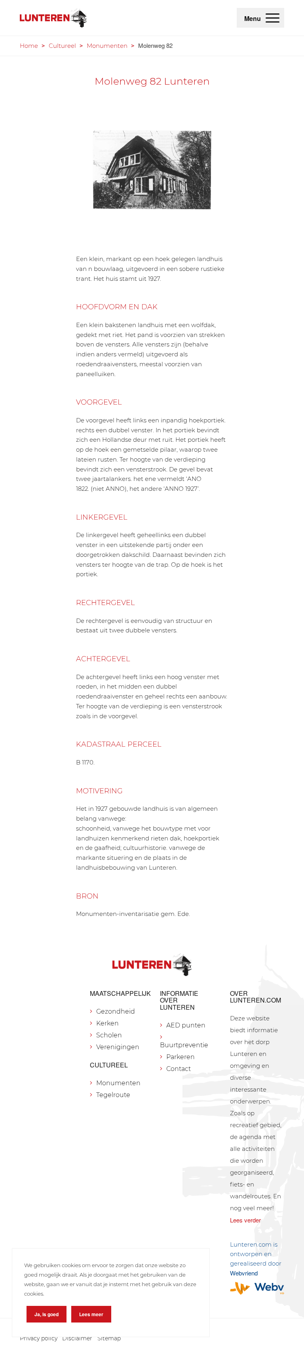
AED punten (185, 1025)
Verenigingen (117, 1047)
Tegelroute (113, 1095)
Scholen (109, 1035)
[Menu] (272, 18)
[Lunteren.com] (53, 18)
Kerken (107, 1023)
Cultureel (62, 45)
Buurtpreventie (184, 1045)
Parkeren (180, 1057)
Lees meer (91, 1314)
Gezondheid (115, 1011)
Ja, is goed (46, 1314)
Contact (178, 1069)
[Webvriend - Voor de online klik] (257, 1288)
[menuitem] (272, 18)
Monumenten (107, 45)
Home (29, 45)
